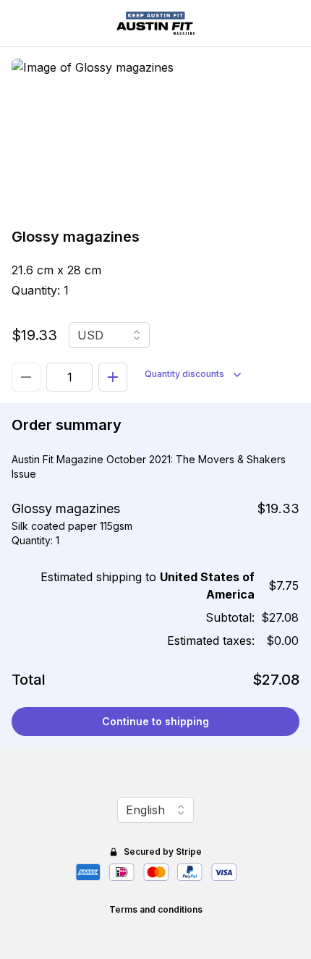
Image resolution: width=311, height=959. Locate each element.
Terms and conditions (156, 909)
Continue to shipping (155, 721)
